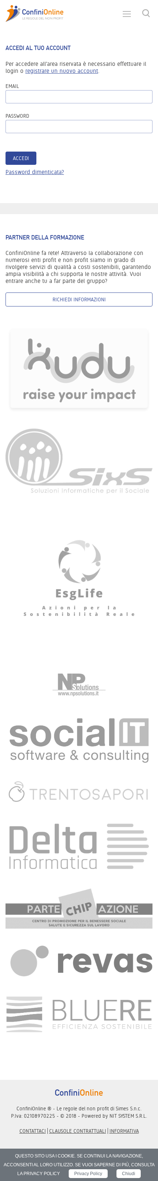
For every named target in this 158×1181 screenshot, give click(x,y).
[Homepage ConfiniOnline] (35, 13)
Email (12, 86)
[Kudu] (79, 368)
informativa (124, 1131)
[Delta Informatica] (79, 846)
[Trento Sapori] (79, 791)
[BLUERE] (79, 1013)
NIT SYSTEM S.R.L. (128, 1116)
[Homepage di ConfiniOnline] (79, 1092)
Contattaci (32, 1131)
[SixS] (79, 460)
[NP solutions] (79, 684)
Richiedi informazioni (79, 299)
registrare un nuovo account (61, 70)
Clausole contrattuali (77, 1131)
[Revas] (79, 961)
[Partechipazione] (79, 908)
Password (17, 116)
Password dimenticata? (35, 172)
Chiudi (128, 1173)
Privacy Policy (88, 1173)
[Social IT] (79, 739)
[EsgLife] (79, 581)
